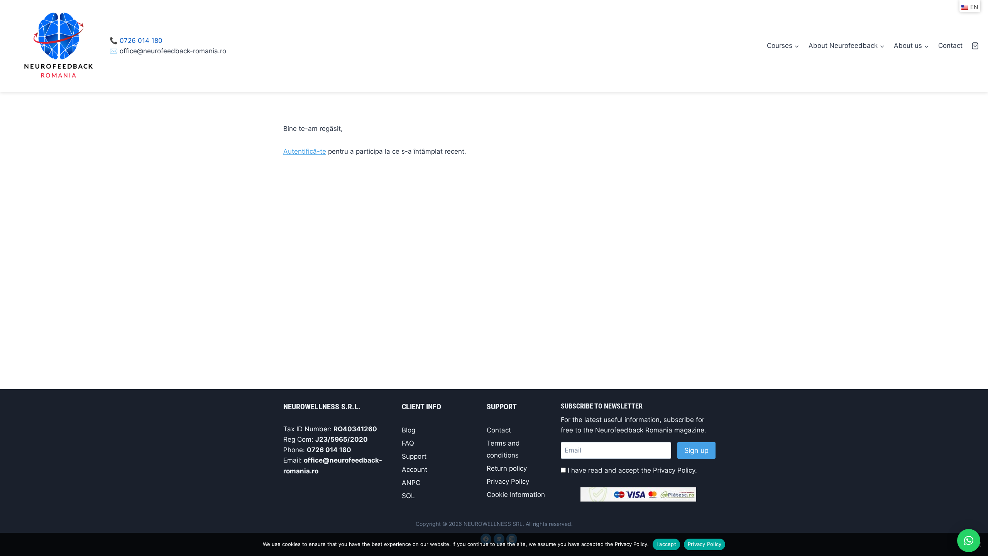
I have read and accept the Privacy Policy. (632, 470)
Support (414, 456)
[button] (968, 540)
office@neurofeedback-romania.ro (173, 51)
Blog (408, 430)
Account (414, 469)
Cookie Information (516, 494)
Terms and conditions (503, 449)
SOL (408, 496)
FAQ (408, 443)
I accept (666, 544)
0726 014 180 (141, 40)
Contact (950, 45)
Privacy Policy (508, 481)
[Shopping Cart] (975, 45)
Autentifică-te (304, 151)
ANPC (411, 482)
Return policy (507, 468)
